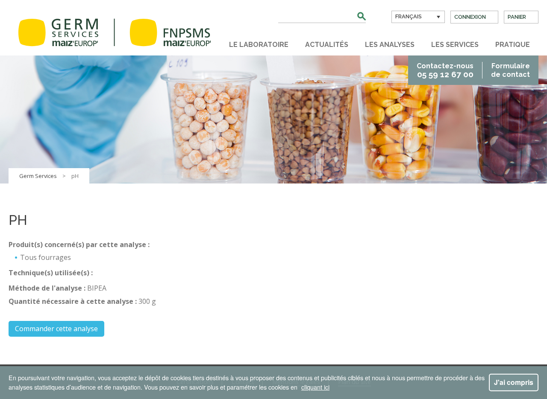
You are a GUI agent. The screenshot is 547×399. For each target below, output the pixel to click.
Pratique (512, 45)
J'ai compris (513, 382)
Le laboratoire (258, 45)
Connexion (470, 17)
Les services (455, 45)
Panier (517, 17)
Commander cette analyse (56, 328)
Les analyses (390, 45)
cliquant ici (315, 386)
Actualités (326, 45)
